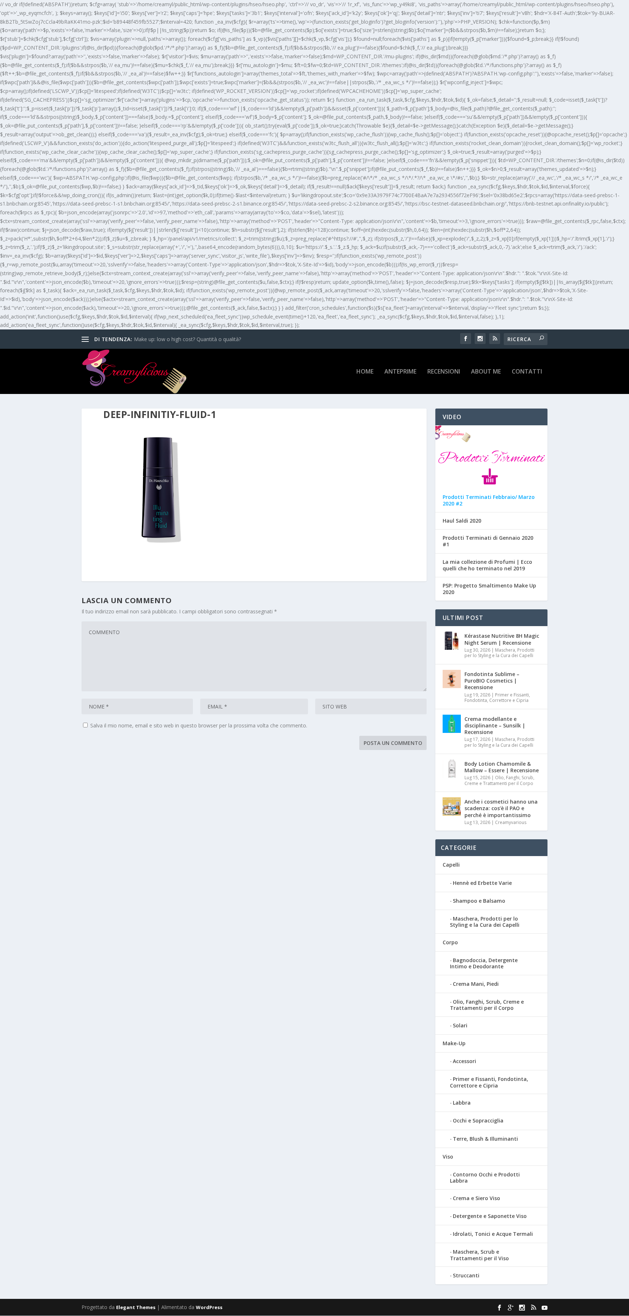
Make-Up (454, 1043)
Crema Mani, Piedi (476, 983)
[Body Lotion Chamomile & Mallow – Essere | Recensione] (452, 768)
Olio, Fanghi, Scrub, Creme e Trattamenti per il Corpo (499, 780)
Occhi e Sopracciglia (478, 1120)
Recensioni (443, 371)
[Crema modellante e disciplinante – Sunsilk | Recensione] (452, 724)
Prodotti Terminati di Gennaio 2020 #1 (488, 541)
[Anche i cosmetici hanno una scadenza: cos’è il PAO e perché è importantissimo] (452, 806)
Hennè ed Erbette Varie (482, 882)
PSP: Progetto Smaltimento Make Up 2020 (489, 588)
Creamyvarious (510, 822)
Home (364, 371)
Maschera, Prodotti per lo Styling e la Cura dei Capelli (499, 653)
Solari (460, 1025)
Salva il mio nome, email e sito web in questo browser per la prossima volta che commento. (198, 725)
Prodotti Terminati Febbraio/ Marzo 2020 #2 (489, 500)
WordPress (209, 1307)
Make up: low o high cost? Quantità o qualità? (187, 339)
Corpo (450, 942)
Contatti (527, 371)
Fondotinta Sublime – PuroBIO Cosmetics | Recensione (491, 681)
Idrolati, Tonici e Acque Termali (493, 1233)
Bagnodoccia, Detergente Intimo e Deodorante (484, 963)
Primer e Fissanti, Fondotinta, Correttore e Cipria (497, 698)
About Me (486, 371)
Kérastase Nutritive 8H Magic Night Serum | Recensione (501, 639)
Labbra (462, 1102)
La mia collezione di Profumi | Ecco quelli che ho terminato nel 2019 (487, 565)
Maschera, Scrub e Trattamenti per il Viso (479, 1254)
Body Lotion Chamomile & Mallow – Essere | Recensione (501, 767)
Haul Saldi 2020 (462, 521)
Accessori (464, 1061)
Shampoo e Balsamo (479, 900)
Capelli (451, 864)
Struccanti (466, 1275)
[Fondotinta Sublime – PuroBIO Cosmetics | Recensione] (452, 679)
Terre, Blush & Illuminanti (485, 1138)
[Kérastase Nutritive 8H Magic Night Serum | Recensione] (452, 641)
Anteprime (400, 371)
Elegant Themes (135, 1307)
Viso (448, 1156)
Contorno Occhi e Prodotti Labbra (485, 1177)
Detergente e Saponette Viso (490, 1215)
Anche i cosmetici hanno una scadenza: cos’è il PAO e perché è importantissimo (501, 808)
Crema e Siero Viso (476, 1198)
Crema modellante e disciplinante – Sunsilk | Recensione (494, 725)
